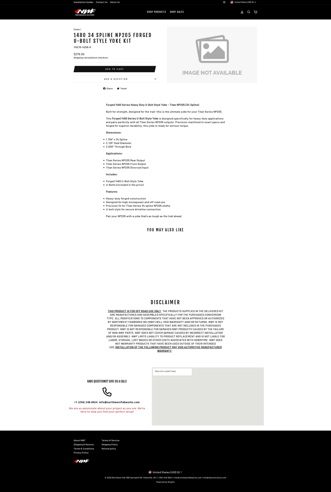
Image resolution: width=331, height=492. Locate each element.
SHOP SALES (177, 11)
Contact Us (102, 2)
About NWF (80, 440)
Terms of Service (110, 440)
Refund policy (109, 448)
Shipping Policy (110, 444)
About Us (115, 2)
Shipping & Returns (84, 444)
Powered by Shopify (165, 482)
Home (77, 29)
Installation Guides (83, 2)
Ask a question (116, 79)
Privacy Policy (81, 452)
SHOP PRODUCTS (156, 11)
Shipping (78, 57)
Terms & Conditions (84, 448)
